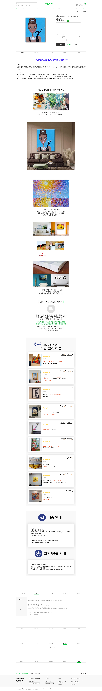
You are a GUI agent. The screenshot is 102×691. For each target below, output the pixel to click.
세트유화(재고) (37, 8)
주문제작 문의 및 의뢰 (62, 681)
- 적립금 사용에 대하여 (75, 682)
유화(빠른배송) (29, 8)
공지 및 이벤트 (60, 682)
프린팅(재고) (45, 8)
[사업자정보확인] (52, 688)
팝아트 (85, 11)
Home (76, 11)
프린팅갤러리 (75, 8)
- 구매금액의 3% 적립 (74, 684)
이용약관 (31, 673)
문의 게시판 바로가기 (34, 683)
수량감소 (63, 40)
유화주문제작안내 (25, 673)
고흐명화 (22, 5)
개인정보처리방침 (37, 673)
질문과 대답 (60, 684)
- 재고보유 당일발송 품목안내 (76, 678)
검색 (35, 4)
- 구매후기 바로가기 (74, 681)
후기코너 (59, 678)
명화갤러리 (60, 8)
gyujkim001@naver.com (20, 683)
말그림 (29, 5)
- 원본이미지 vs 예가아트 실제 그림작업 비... (78, 680)
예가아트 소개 (18, 673)
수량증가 (67, 40)
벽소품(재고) (52, 8)
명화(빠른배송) (22, 8)
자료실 (59, 680)
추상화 (26, 5)
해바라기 (17, 5)
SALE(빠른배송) (82, 8)
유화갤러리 (67, 8)
